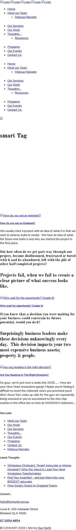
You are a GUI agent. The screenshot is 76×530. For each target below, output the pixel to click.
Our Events (14, 437)
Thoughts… (14, 433)
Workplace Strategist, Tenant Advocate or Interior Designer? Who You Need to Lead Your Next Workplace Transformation (39, 469)
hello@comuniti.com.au (14, 502)
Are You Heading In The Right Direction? (24, 375)
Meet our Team (17, 421)
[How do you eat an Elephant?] (20, 216)
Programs (13, 441)
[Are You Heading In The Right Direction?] (25, 367)
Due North (44, 528)
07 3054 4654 (10, 521)
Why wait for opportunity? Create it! (21, 305)
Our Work (13, 425)
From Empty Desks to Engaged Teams (32, 486)
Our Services (15, 429)
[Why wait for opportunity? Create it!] (27, 298)
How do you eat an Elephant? (17, 223)
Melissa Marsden (18, 449)
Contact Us (14, 445)
